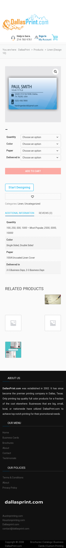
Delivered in (12, 157)
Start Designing (19, 187)
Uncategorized (32, 203)
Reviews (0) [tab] (45, 213)
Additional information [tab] (19, 213)
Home (6, 432)
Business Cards (11, 437)
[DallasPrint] (25, 22)
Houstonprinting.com (14, 520)
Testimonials (9, 458)
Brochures (8, 443)
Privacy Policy (10, 487)
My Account (45, 39)
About (6, 448)
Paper (9, 150)
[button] (55, 72)
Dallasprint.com (11, 524)
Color (9, 143)
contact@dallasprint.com (16, 528)
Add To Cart (33, 171)
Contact (7, 453)
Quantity (11, 137)
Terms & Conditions (13, 477)
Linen (21, 203)
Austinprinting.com (13, 516)
